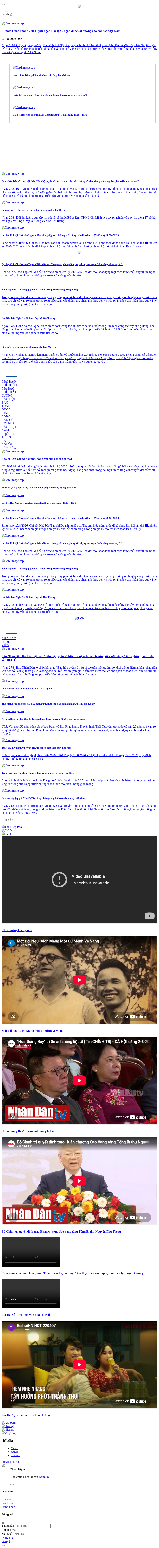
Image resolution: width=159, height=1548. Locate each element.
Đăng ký (7, 1541)
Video (14, 1448)
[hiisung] (8, 1429)
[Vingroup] (9, 1433)
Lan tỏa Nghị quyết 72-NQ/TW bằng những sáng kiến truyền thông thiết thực (43, 798)
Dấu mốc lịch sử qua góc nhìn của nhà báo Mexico (29, 347)
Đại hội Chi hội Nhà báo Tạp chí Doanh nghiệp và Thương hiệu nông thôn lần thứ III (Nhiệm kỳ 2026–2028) (60, 235)
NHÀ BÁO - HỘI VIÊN (9, 642)
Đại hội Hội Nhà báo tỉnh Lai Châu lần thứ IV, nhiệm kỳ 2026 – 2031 (50, 114)
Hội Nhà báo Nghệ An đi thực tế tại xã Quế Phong (28, 318)
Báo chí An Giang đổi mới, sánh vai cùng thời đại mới (42, 75)
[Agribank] (9, 1422)
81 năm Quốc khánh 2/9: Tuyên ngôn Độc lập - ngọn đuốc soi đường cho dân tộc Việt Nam (61, 31)
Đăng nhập (8, 1506)
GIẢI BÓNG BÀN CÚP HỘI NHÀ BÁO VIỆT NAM (9, 421)
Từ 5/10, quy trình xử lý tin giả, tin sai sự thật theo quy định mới (36, 747)
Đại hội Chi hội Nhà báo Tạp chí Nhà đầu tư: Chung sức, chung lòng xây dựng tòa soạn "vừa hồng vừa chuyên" (62, 264)
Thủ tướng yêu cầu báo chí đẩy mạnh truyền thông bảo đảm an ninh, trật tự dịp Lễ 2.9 (48, 703)
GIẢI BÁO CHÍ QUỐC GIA (9, 385)
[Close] (3, 1523)
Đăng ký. (44, 1476)
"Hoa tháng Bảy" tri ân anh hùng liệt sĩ (28, 1131)
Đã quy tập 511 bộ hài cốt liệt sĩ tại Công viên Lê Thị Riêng (34, 209)
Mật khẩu (7, 1533)
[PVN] (6, 834)
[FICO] (7, 830)
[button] (7, 1461)
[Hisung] (8, 1426)
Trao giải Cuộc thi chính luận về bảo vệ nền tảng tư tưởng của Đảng (38, 772)
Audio (15, 1451)
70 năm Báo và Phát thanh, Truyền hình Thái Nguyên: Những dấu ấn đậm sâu (44, 719)
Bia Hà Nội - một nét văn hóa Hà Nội (26, 1314)
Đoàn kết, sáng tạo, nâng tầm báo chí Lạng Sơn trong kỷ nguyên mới (50, 95)
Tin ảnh (15, 1455)
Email (5, 1529)
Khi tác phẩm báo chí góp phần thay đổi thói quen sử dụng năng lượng (40, 289)
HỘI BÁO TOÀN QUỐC (8, 404)
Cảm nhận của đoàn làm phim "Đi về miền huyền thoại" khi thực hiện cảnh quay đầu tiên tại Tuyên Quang (72, 1273)
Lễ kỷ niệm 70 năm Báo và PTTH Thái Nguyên (27, 688)
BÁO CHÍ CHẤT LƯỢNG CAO (9, 394)
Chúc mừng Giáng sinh (17, 930)
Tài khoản (8, 1525)
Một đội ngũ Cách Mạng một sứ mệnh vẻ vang (32, 1030)
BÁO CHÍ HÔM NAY (23, 626)
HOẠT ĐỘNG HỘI (21, 369)
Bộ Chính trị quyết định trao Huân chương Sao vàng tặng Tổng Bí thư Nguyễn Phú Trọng (61, 1231)
